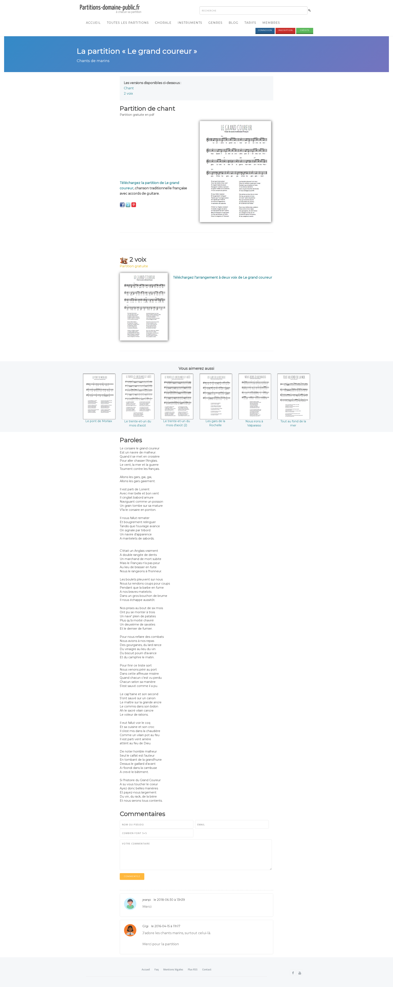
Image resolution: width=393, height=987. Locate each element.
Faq (157, 969)
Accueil (93, 23)
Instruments (190, 23)
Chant (129, 88)
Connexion (265, 30)
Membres (271, 23)
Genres (215, 23)
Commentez (132, 876)
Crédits (305, 30)
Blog (233, 23)
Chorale (163, 23)
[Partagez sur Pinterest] (133, 204)
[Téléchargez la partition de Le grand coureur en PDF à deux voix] (144, 306)
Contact (206, 969)
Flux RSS (193, 969)
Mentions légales (173, 969)
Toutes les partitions (128, 23)
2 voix (128, 93)
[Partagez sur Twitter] (127, 204)
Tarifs (250, 23)
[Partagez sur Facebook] (122, 204)
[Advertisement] (156, 149)
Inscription (285, 30)
